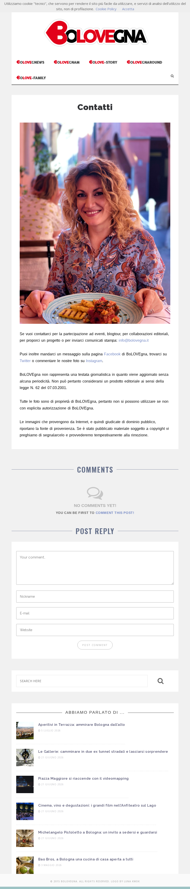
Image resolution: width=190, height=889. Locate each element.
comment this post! (115, 513)
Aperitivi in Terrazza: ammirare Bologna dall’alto (81, 725)
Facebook (112, 354)
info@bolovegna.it (134, 340)
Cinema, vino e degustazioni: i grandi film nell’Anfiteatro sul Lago (97, 805)
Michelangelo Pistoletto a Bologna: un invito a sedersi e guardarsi (97, 832)
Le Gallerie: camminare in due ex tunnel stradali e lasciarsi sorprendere (103, 751)
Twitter (25, 361)
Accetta (128, 8)
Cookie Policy (106, 8)
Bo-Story (103, 62)
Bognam (66, 62)
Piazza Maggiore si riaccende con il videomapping (83, 778)
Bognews (30, 62)
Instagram (94, 361)
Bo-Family (31, 77)
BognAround (144, 62)
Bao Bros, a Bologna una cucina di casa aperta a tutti (85, 859)
